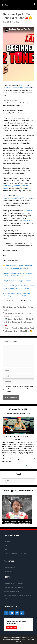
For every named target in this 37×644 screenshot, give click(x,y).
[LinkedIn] (22, 613)
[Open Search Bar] (34, 4)
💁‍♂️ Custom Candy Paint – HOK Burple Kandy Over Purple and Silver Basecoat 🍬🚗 (18, 322)
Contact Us (7, 541)
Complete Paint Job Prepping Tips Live (17, 281)
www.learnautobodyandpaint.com (12, 637)
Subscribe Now (11, 627)
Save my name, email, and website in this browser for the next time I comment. (19, 388)
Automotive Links (9, 567)
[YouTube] (17, 613)
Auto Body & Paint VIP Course (13, 583)
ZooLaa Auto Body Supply (12, 591)
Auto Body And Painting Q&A (15, 307)
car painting (9, 313)
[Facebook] (6, 613)
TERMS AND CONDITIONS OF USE (15, 553)
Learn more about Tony (18, 465)
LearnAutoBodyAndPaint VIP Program (17, 88)
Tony (32, 301)
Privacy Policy (8, 549)
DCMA (6, 545)
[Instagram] (11, 613)
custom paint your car (23, 313)
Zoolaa (29, 211)
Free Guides (8, 571)
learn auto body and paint (12, 316)
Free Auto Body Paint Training (13, 587)
